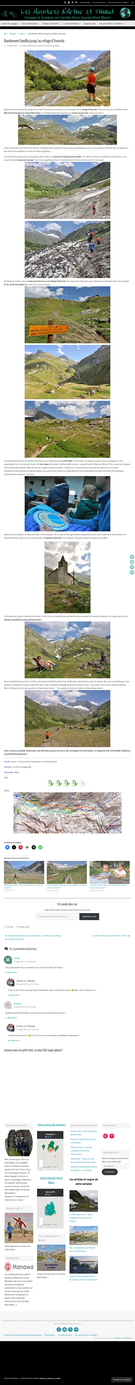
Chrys (17, 958)
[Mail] (76, 2)
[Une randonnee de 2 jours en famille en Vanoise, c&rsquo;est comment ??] (67, 872)
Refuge (10, 927)
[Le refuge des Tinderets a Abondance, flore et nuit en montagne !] (110, 872)
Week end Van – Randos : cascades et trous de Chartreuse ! (82, 1150)
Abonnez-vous (89, 916)
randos (41, 46)
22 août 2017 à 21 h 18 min (25, 1007)
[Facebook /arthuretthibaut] (65, 2)
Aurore (17, 1003)
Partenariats (85, 2)
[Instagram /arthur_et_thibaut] (69, 2)
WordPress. (127, 1338)
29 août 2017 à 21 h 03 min (27, 984)
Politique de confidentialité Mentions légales (23, 1335)
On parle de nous (99, 2)
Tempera (117, 1338)
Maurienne (32, 46)
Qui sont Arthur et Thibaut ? (118, 2)
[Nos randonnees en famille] (51, 1258)
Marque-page (23, 927)
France (22, 34)
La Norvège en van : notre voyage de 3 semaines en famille (80, 1218)
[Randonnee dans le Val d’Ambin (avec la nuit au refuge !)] (24, 872)
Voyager (12, 34)
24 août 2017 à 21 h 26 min (27, 1029)
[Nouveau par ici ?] (19, 1228)
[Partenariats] (19, 1266)
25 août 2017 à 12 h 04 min (25, 962)
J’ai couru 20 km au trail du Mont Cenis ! (109, 936)
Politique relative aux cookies (50, 1378)
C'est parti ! (110, 1172)
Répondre (12, 972)
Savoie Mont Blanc (52, 46)
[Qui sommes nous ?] (19, 1143)
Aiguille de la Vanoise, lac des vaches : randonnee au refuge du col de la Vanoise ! (33, 937)
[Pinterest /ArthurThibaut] (72, 2)
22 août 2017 (12, 46)
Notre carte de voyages (51, 1124)
